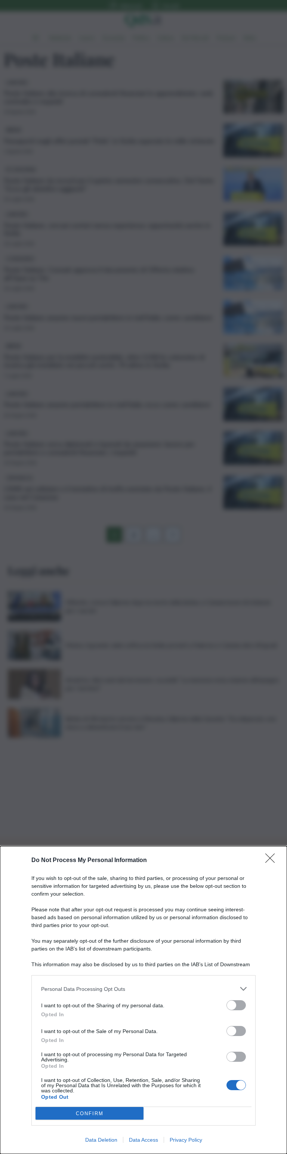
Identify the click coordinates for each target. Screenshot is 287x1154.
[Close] (272, 860)
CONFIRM (90, 1113)
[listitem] (143, 989)
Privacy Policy (186, 1140)
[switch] (236, 1005)
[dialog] (143, 1000)
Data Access (143, 1140)
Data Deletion (101, 1140)
